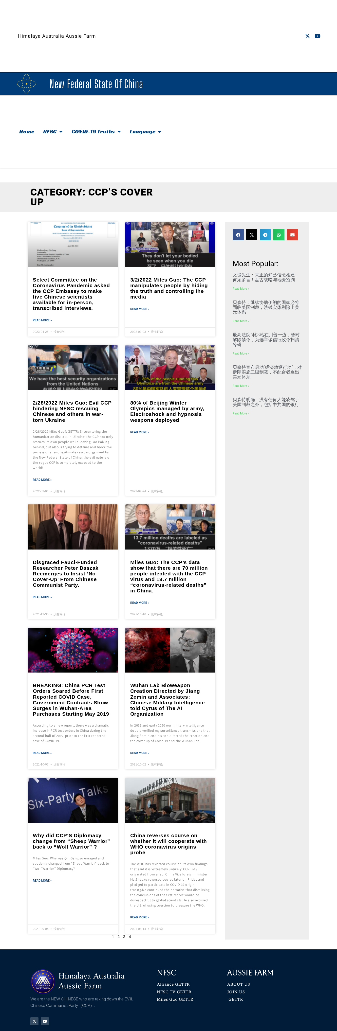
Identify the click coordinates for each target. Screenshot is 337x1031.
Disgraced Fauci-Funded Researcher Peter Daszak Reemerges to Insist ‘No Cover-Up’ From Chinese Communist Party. (66, 573)
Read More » (42, 320)
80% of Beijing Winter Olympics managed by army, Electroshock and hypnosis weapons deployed (167, 411)
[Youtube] (317, 36)
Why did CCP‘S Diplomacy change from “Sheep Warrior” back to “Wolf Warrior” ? (71, 841)
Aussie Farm (250, 972)
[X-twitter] (307, 36)
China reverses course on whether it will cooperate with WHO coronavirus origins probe (168, 844)
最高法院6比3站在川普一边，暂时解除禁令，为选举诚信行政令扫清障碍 (266, 339)
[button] (238, 234)
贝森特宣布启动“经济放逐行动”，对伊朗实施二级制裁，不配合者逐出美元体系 (267, 372)
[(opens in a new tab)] (73, 244)
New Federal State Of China (96, 83)
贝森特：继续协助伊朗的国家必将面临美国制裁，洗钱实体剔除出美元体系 (266, 307)
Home (27, 131)
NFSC (50, 131)
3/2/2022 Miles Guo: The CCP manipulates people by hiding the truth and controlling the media (169, 288)
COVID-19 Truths (93, 131)
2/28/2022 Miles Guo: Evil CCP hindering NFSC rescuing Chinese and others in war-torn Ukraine (72, 411)
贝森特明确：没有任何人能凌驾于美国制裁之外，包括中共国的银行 (266, 402)
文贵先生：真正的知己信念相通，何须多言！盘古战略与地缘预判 (266, 277)
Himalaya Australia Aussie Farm (57, 36)
